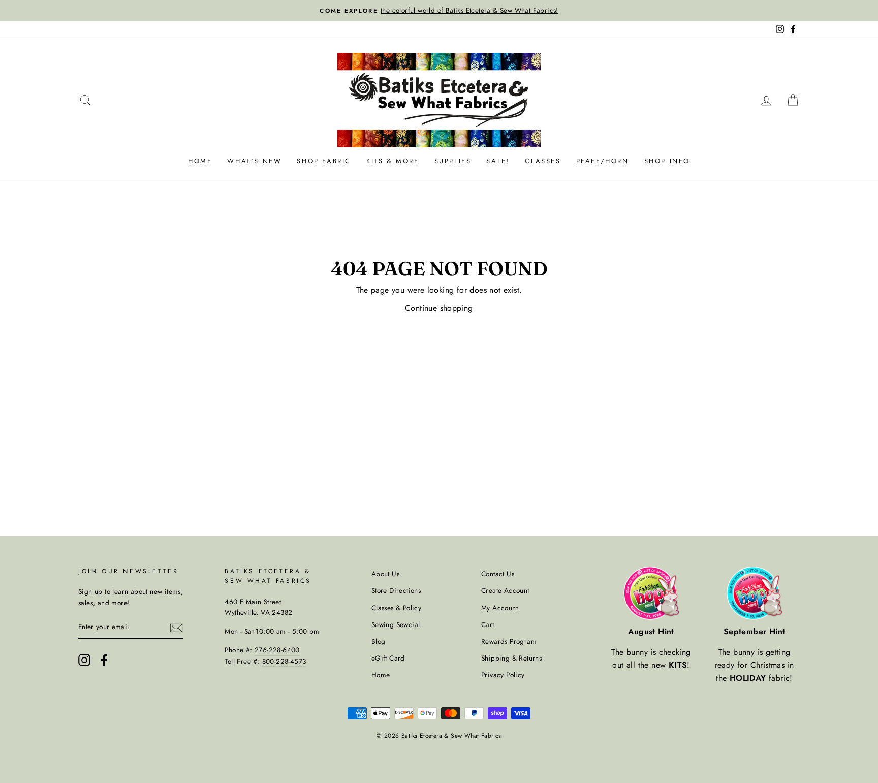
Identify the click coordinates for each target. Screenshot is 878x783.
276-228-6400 (277, 650)
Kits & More (392, 161)
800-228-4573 (284, 661)
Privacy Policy (503, 675)
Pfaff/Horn (602, 161)
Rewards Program (509, 641)
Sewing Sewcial (395, 624)
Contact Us (497, 574)
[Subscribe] (176, 627)
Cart (487, 624)
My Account (499, 608)
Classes (542, 161)
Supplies (453, 161)
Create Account (505, 590)
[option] (439, 10)
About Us (385, 574)
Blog (378, 641)
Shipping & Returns (511, 658)
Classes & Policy (396, 608)
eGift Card (388, 658)
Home (200, 161)
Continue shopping (439, 308)
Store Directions (396, 590)
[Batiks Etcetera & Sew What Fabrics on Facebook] (104, 660)
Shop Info (667, 161)
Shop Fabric (324, 161)
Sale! (498, 161)
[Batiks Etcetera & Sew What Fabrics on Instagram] (84, 660)
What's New (254, 161)
